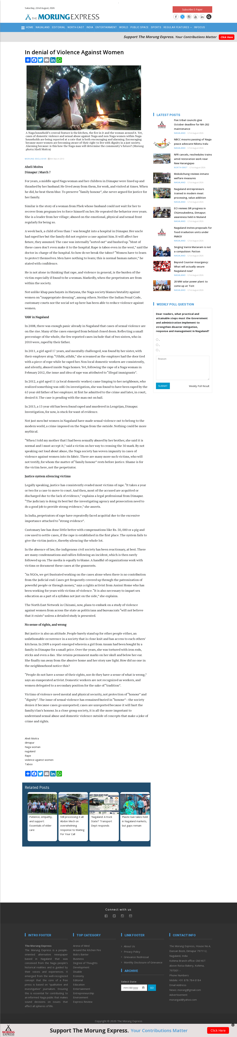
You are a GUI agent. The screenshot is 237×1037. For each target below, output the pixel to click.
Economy (78, 976)
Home (29, 27)
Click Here (227, 37)
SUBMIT (163, 386)
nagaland (30, 751)
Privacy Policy (132, 951)
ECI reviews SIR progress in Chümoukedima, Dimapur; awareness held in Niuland (190, 213)
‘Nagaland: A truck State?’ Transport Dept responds (101, 821)
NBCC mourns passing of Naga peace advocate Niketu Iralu (192, 141)
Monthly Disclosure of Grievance (143, 962)
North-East (76, 27)
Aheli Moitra (32, 738)
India (90, 27)
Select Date (128, 981)
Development (81, 967)
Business (78, 958)
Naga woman (32, 747)
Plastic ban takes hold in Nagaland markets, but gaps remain (135, 821)
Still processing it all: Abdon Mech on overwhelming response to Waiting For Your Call (72, 825)
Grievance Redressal (136, 957)
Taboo (29, 764)
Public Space (139, 27)
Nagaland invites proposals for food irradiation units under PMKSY (193, 232)
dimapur (30, 742)
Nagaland (43, 27)
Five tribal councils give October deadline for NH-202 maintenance (191, 124)
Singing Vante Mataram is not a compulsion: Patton (192, 249)
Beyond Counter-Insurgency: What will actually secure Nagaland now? (191, 267)
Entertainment (106, 27)
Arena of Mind (81, 945)
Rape (28, 755)
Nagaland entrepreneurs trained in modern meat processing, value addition (190, 193)
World (123, 27)
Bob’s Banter (81, 954)
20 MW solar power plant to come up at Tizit (191, 284)
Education (79, 984)
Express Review (82, 1001)
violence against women (39, 759)
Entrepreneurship (83, 993)
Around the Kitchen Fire (87, 950)
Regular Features (176, 27)
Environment (80, 997)
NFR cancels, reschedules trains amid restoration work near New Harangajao (193, 159)
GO (152, 987)
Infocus (199, 27)
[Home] (62, 16)
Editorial (58, 27)
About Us (129, 946)
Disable (77, 971)
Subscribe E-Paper (192, 9)
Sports (156, 27)
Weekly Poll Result (199, 386)
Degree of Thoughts (85, 963)
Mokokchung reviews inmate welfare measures (191, 176)
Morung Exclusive (35, 159)
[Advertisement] (225, 488)
